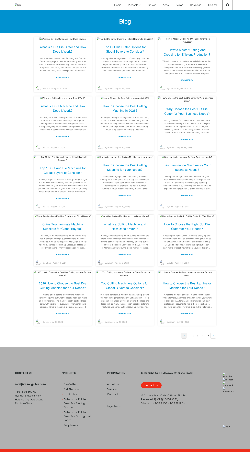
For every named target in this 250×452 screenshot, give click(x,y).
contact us (151, 385)
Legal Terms (114, 406)
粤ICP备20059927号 (166, 399)
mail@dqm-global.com (30, 384)
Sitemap (146, 403)
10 (207, 336)
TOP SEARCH (177, 403)
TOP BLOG (161, 403)
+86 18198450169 (25, 391)
